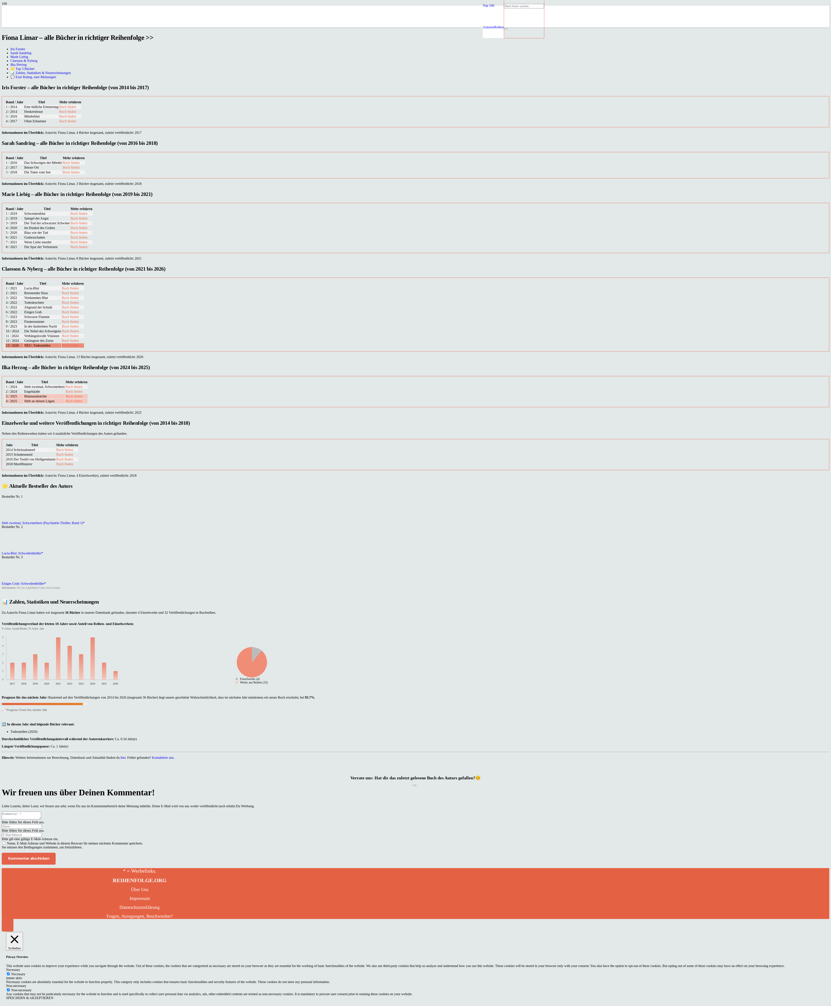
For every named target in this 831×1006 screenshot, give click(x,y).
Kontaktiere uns (163, 757)
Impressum (140, 898)
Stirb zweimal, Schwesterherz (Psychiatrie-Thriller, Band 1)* (43, 523)
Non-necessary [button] (16, 986)
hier (123, 757)
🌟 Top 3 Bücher (22, 69)
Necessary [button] (13, 970)
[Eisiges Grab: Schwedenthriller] (12, 579)
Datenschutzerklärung (139, 907)
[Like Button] (414, 785)
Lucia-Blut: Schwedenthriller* (22, 553)
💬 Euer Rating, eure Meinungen (33, 77)
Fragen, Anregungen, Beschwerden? (139, 916)
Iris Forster (17, 49)
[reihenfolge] (385, 58)
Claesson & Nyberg (23, 61)
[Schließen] (505, 28)
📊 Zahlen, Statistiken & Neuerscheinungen (40, 73)
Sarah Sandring (20, 53)
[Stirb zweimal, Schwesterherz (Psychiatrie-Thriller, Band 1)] (12, 519)
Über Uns (139, 889)
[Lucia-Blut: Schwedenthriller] (12, 549)
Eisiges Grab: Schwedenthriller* (24, 583)
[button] (488, 5)
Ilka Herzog (18, 64)
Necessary (18, 974)
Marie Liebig (19, 57)
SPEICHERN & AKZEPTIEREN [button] (29, 998)
